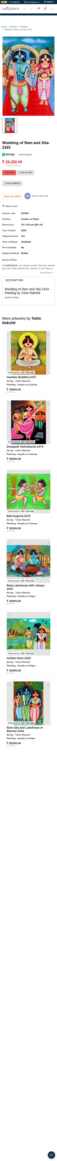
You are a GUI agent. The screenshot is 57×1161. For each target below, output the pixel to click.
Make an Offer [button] (12, 196)
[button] (49, 2)
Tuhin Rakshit (25, 154)
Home (4, 27)
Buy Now (10, 172)
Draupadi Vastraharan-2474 (25, 446)
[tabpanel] (28, 293)
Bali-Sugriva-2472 (19, 516)
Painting (23, 27)
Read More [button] (45, 272)
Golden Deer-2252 (19, 658)
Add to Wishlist (13, 183)
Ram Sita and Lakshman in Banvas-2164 (25, 729)
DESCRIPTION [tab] (14, 280)
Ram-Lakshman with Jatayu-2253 (26, 587)
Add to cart (26, 172)
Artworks (13, 27)
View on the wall (40, 196)
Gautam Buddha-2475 (21, 377)
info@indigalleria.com (32, 2)
